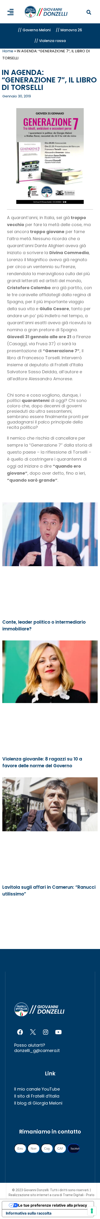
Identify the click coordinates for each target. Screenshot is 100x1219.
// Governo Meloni (34, 30)
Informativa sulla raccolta (28, 1213)
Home (7, 51)
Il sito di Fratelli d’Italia (36, 1096)
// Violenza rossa (50, 40)
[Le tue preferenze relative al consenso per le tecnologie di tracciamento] (91, 1210)
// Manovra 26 (69, 30)
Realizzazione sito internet (29, 1195)
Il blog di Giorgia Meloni (38, 1103)
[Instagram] (45, 1032)
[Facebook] (20, 1032)
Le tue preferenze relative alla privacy (52, 1205)
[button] (88, 12)
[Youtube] (58, 1032)
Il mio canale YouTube (37, 1089)
